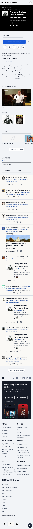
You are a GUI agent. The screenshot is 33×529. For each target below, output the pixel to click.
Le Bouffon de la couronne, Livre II (23, 451)
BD (3, 461)
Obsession (5, 430)
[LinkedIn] (27, 378)
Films (10, 7)
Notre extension (7, 490)
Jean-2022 (10, 215)
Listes (4, 132)
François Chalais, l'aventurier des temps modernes (11, 9)
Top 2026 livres (22, 444)
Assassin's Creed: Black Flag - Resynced (7, 451)
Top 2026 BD (6, 464)
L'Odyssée (5, 433)
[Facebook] (17, 378)
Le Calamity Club (22, 447)
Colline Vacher (11, 298)
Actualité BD (6, 475)
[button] (30, 2)
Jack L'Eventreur (12, 357)
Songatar (9, 177)
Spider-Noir (21, 430)
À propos (5, 484)
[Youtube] (30, 378)
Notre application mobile (9, 487)
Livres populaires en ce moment (23, 456)
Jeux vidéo (7, 441)
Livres (20, 441)
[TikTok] (24, 378)
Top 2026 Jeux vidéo (8, 444)
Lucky (19, 432)
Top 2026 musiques (23, 465)
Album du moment (23, 474)
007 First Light (6, 446)
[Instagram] (20, 378)
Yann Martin (10, 257)
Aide (3, 493)
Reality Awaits (21, 471)
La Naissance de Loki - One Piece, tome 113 (9, 471)
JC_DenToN (10, 328)
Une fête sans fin (7, 467)
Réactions (6, 158)
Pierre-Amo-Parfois (12, 228)
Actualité (4, 437)
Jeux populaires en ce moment (8, 457)
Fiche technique (7, 62)
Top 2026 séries (22, 427)
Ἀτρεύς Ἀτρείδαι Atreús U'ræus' (17, 190)
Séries (20, 424)
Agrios (8, 202)
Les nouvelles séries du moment (23, 436)
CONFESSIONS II (23, 468)
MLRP (8, 286)
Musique (21, 461)
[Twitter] (13, 378)
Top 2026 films (6, 427)
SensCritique (5, 7)
